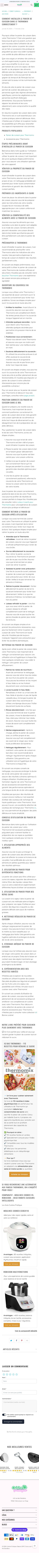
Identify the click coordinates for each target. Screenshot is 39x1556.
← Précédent (26, 11)
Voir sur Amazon (11, 1264)
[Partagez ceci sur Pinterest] (22, 1340)
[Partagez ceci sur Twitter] (11, 1340)
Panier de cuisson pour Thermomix (20, 135)
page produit (29, 395)
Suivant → (25, 14)
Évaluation (6, 1371)
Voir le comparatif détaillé (26, 1331)
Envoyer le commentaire (13, 1422)
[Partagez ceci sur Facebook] (16, 1340)
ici (35, 808)
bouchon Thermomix (10, 275)
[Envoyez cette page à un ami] (27, 1340)
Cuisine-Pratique (11, 1546)
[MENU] (1, 5)
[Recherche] (32, 5)
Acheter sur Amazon (19, 1174)
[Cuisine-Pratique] (19, 5)
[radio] (3, 1374)
